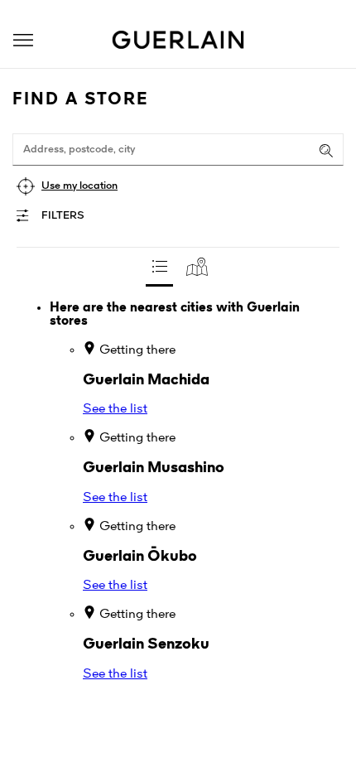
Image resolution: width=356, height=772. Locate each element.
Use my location (79, 186)
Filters (62, 215)
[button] (23, 40)
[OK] (326, 150)
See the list (115, 409)
